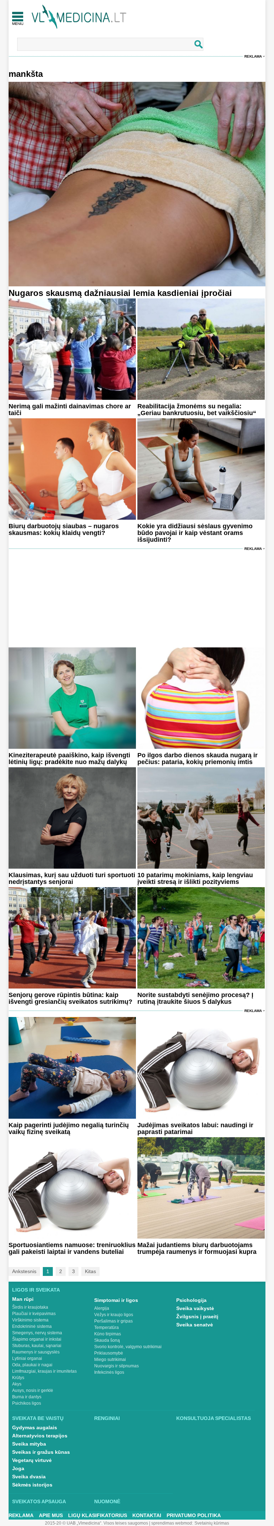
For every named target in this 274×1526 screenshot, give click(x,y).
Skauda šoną (107, 1340)
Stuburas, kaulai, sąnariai (36, 1345)
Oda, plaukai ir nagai (32, 1364)
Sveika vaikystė (195, 1308)
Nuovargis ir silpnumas (116, 1365)
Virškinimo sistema (30, 1320)
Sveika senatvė (194, 1325)
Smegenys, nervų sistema (37, 1332)
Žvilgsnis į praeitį (197, 1316)
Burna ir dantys (26, 1396)
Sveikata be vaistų (38, 1418)
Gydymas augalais (34, 1427)
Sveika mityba (29, 1444)
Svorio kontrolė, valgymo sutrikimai (128, 1346)
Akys (16, 1384)
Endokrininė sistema (32, 1326)
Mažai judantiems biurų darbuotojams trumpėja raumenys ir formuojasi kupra (197, 1248)
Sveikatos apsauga (39, 1501)
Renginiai (107, 1418)
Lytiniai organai (27, 1358)
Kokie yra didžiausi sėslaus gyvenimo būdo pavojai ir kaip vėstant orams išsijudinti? (195, 533)
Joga (18, 1468)
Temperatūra (106, 1327)
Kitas (90, 1271)
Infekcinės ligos (109, 1372)
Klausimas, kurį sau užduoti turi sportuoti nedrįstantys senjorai (72, 878)
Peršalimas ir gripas (113, 1321)
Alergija (101, 1308)
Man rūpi (23, 1299)
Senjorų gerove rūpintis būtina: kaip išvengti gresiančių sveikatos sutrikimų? (70, 998)
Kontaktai (146, 1515)
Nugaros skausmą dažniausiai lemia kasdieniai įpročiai (120, 293)
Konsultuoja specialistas (213, 1418)
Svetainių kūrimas (211, 1523)
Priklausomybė (108, 1353)
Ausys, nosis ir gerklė (32, 1390)
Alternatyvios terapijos (39, 1435)
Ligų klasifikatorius (97, 1515)
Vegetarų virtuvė (32, 1460)
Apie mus (51, 1515)
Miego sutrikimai (110, 1359)
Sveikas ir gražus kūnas (41, 1452)
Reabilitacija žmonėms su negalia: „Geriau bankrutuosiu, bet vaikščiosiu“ (196, 410)
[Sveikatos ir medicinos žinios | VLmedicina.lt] (79, 17)
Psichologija (191, 1300)
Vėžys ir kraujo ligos (113, 1314)
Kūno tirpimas (107, 1333)
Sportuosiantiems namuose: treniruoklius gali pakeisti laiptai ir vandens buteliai (72, 1248)
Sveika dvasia (29, 1476)
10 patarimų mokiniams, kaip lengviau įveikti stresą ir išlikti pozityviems (195, 878)
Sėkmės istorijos (32, 1485)
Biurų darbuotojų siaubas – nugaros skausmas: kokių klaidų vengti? (64, 529)
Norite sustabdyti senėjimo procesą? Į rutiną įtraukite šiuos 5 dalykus (195, 998)
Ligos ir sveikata (36, 1290)
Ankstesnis (24, 1271)
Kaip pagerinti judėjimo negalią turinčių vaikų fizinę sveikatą (69, 1128)
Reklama (253, 56)
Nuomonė (107, 1501)
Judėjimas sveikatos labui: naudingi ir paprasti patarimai (195, 1128)
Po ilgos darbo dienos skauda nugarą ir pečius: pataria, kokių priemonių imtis (197, 758)
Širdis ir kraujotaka (30, 1307)
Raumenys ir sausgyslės (36, 1352)
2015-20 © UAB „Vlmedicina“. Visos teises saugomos (96, 1523)
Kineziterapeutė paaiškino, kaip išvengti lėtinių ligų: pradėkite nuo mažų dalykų (69, 758)
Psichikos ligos (26, 1403)
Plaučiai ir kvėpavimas (34, 1313)
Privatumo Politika (194, 1515)
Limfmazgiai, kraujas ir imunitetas (44, 1371)
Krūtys (18, 1377)
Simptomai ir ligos (116, 1300)
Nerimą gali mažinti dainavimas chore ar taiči (70, 410)
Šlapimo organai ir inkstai (36, 1339)
